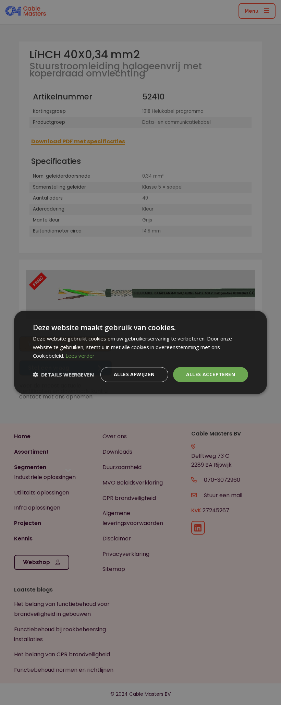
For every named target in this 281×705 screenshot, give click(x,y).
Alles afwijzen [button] (134, 374)
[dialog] (140, 352)
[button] (63, 374)
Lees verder (80, 355)
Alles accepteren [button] (210, 374)
